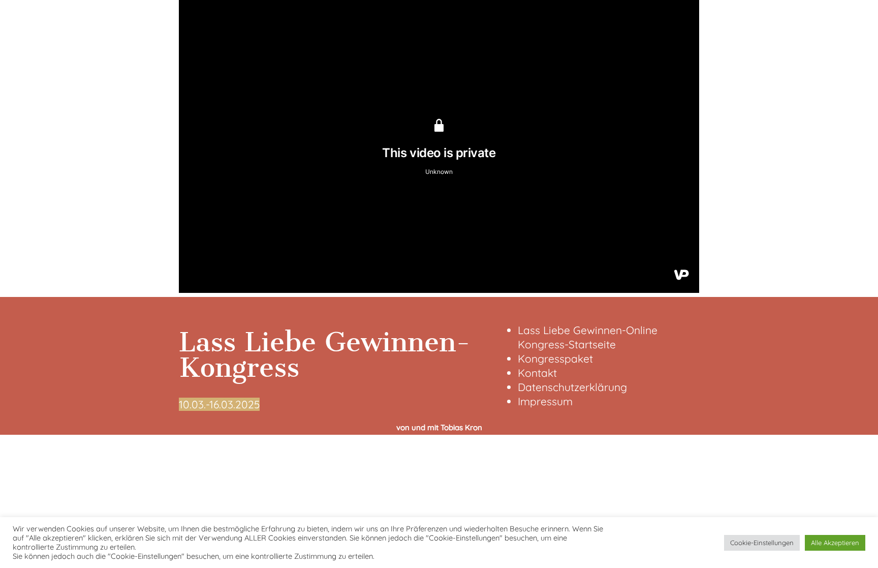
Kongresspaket (555, 358)
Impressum (545, 401)
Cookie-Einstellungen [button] (762, 543)
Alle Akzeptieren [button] (835, 543)
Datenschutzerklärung (572, 387)
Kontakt (537, 372)
